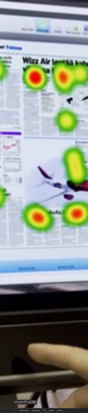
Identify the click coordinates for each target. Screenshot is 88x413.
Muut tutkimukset (36, 410)
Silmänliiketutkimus (24, 410)
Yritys (44, 410)
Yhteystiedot (60, 410)
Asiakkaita (51, 410)
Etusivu (15, 410)
